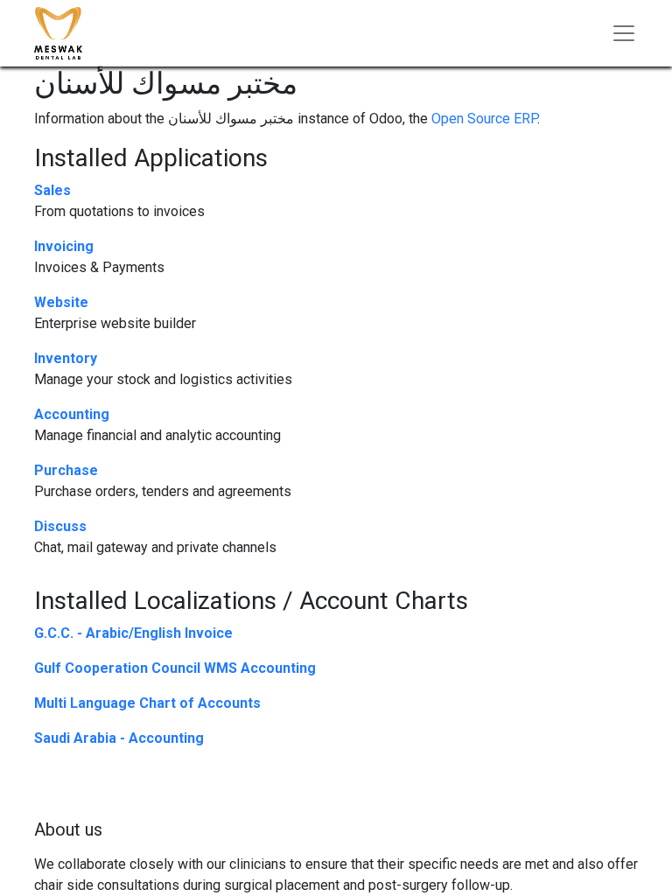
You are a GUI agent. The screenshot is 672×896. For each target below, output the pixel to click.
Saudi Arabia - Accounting (119, 738)
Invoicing (64, 246)
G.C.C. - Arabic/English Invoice (133, 633)
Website (61, 302)
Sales (52, 190)
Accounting (71, 414)
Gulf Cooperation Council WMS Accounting (175, 668)
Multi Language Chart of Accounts (147, 703)
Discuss (60, 526)
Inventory (65, 358)
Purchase (66, 470)
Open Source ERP (484, 118)
